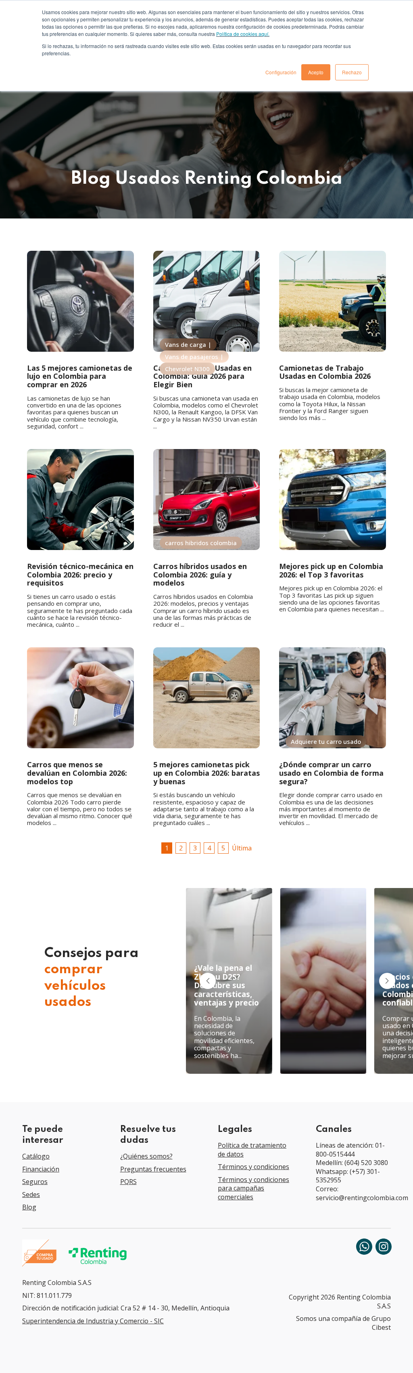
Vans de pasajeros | (194, 357)
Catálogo (36, 1156)
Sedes (31, 1194)
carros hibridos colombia (201, 543)
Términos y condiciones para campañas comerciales (253, 1188)
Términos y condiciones (253, 1166)
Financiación (40, 1169)
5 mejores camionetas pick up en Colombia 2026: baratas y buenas (206, 773)
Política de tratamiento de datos (252, 1150)
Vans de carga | (188, 344)
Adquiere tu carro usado (326, 741)
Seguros (35, 1181)
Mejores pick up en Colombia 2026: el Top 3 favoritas (331, 570)
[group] (229, 981)
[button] (387, 981)
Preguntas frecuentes (153, 1169)
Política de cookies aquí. (242, 33)
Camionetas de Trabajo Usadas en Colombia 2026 (325, 372)
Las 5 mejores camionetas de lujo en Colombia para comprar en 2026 (79, 376)
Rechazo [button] (352, 72)
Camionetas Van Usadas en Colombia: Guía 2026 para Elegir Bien (202, 376)
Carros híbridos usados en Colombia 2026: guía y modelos (200, 574)
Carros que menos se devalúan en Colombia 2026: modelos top (77, 773)
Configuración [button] (280, 72)
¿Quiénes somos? (146, 1156)
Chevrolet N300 (187, 369)
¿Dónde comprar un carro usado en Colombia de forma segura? (331, 773)
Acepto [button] (315, 72)
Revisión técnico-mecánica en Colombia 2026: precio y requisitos (80, 574)
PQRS (128, 1181)
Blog (29, 1207)
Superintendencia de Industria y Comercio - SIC (93, 1320)
